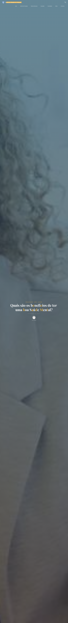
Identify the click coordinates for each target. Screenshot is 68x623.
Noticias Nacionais (29, 301)
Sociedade (40, 301)
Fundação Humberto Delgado (13, 2)
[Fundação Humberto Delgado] (3, 2)
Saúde (35, 301)
